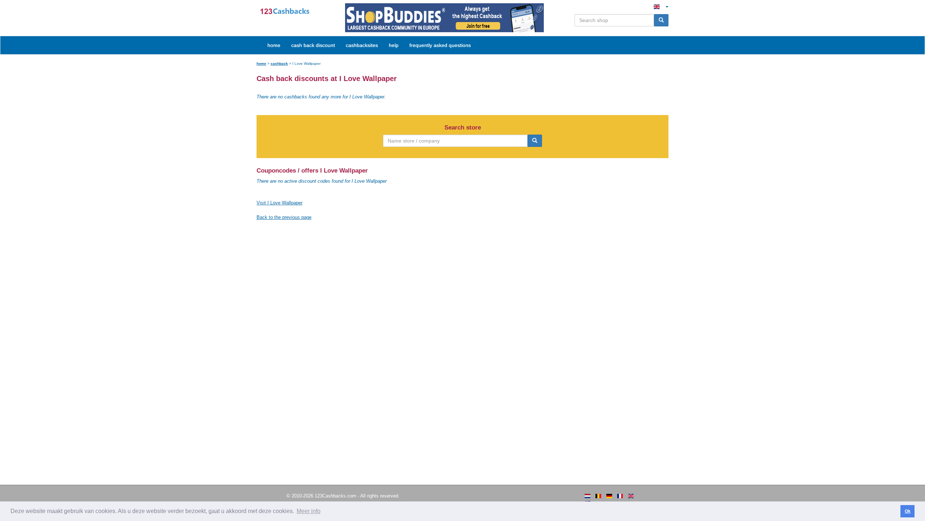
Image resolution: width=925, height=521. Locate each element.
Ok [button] (908, 511)
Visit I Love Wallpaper (279, 203)
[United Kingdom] (631, 496)
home (273, 45)
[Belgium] (598, 496)
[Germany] (609, 496)
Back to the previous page (284, 217)
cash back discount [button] (313, 45)
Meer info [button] (308, 511)
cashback (279, 63)
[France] (620, 496)
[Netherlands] (587, 496)
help (394, 45)
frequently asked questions (440, 45)
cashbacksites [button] (362, 45)
